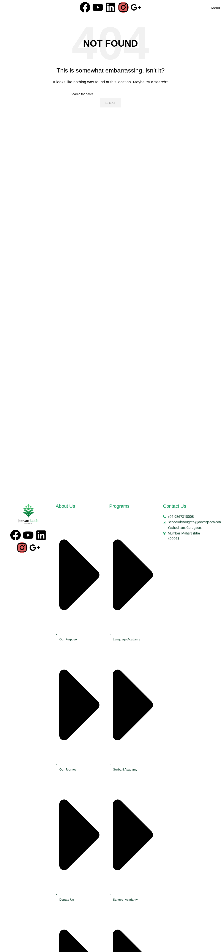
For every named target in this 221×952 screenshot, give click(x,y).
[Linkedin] (110, 7)
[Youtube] (97, 7)
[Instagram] (123, 7)
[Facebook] (85, 7)
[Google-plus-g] (136, 7)
